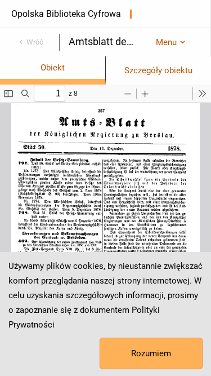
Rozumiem (151, 353)
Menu (166, 42)
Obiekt (53, 68)
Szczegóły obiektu (158, 70)
